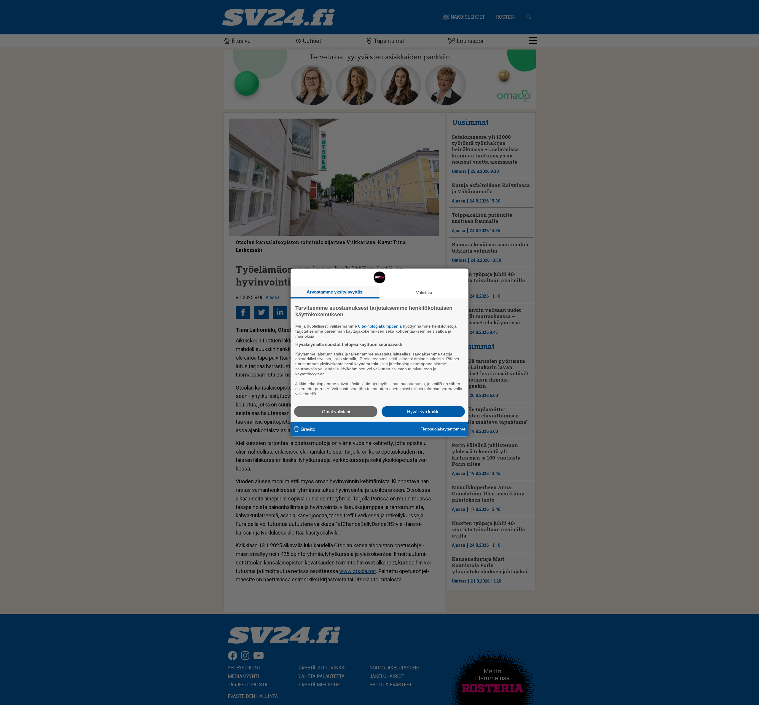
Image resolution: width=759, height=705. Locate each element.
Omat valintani (336, 411)
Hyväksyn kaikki (423, 411)
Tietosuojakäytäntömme (443, 429)
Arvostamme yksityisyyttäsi (335, 291)
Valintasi (424, 292)
